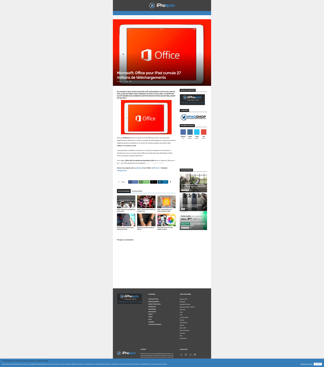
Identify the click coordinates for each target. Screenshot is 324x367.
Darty (181, 312)
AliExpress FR (183, 299)
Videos (150, 316)
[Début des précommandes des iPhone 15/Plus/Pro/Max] (193, 202)
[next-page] (121, 233)
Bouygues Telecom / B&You (187, 307)
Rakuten (182, 325)
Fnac (181, 315)
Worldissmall (183, 338)
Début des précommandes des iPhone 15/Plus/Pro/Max (191, 206)
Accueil (118, 17)
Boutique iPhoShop (185, 304)
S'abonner (203, 129)
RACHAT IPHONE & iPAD (154, 304)
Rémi (191, 190)
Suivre (190, 129)
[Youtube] (195, 355)
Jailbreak (151, 321)
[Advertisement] (193, 154)
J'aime (183, 129)
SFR (181, 336)
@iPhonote (155, 168)
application (138, 168)
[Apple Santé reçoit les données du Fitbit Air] (146, 220)
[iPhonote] (162, 5)
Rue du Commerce (185, 330)
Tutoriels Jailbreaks (154, 324)
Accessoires (152, 309)
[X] (190, 355)
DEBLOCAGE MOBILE (153, 301)
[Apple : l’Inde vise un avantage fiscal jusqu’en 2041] (126, 201)
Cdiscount (182, 309)
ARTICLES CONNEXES (124, 191)
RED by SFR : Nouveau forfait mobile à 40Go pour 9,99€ (193, 224)
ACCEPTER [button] (318, 364)
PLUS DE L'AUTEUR (137, 191)
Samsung (182, 333)
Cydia (150, 319)
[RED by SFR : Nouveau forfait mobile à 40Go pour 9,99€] (193, 220)
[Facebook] (181, 355)
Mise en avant (185, 190)
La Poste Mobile (184, 317)
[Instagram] (186, 354)
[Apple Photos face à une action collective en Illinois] (166, 220)
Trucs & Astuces (153, 299)
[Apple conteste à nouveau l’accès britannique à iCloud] (126, 220)
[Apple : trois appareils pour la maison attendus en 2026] (166, 201)
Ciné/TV (150, 314)
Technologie (152, 306)
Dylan (120, 81)
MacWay (182, 320)
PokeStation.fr (183, 322)
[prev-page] (118, 233)
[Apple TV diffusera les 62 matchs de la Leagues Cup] (146, 201)
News (123, 17)
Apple (118, 207)
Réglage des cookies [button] (306, 364)
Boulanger (182, 301)
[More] (170, 182)
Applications (152, 311)
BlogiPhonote (122, 170)
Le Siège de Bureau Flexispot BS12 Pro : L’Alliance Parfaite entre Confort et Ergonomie (193, 186)
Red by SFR (183, 328)
